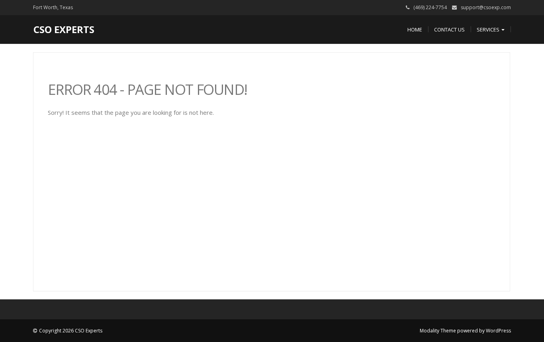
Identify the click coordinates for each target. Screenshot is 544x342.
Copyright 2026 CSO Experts (70, 330)
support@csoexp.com (486, 7)
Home (414, 29)
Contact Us (449, 29)
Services (489, 29)
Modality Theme (438, 330)
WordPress (498, 330)
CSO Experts (63, 29)
